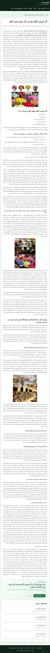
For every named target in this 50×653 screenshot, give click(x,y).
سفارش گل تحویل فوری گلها (10, 31)
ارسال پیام (29, 595)
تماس (12, 8)
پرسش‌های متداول (18, 8)
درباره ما (25, 8)
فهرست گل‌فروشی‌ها (28, 650)
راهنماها (30, 8)
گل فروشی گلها (21, 31)
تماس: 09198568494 (39, 595)
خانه (48, 8)
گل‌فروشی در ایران (42, 8)
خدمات (34, 8)
